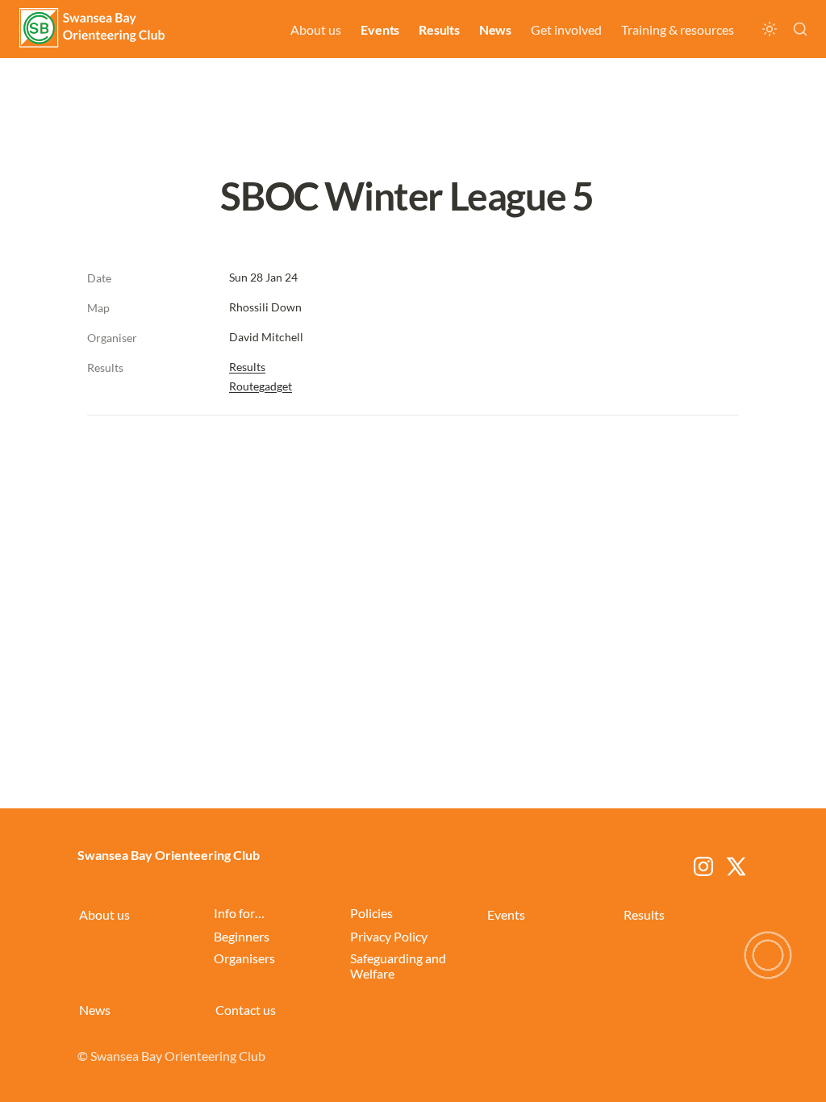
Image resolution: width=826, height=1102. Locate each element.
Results (439, 29)
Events (380, 29)
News (495, 29)
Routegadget (260, 386)
